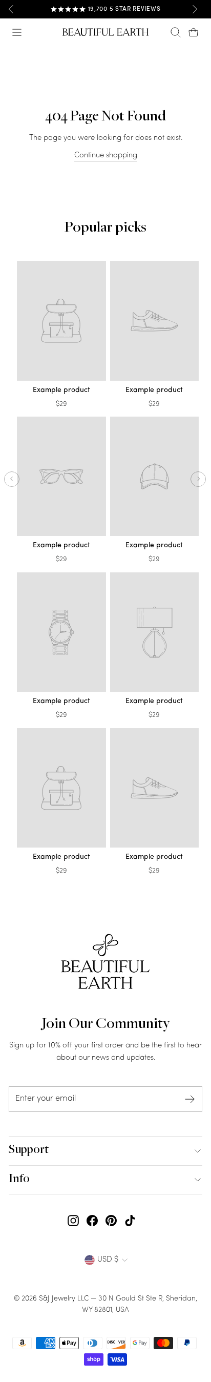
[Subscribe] (190, 1099)
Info (19, 1179)
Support (29, 1150)
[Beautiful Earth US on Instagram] (73, 1221)
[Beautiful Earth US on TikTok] (130, 1221)
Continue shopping (105, 155)
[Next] (194, 9)
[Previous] (11, 9)
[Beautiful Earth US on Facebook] (92, 1221)
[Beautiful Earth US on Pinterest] (111, 1221)
